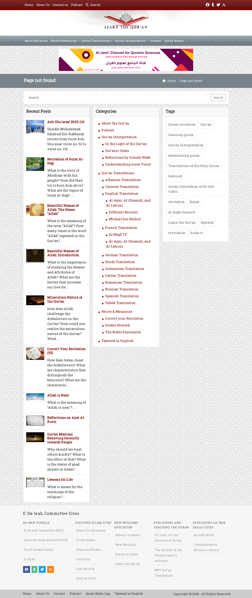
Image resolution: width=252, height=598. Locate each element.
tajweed (207, 222)
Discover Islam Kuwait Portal (46, 540)
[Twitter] (219, 4)
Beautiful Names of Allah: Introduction (63, 253)
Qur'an (206, 124)
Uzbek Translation (120, 303)
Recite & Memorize (64, 40)
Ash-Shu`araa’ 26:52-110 (65, 122)
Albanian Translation (123, 180)
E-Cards (29, 559)
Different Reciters (123, 212)
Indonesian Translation (124, 268)
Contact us (60, 5)
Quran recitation (182, 124)
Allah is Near (58, 395)
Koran (194, 202)
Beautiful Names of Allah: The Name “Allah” (63, 209)
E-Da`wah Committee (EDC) (43, 530)
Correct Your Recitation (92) (66, 351)
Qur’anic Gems (117, 150)
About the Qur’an (36, 40)
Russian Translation (122, 289)
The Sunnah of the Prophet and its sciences (168, 555)
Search (94, 5)
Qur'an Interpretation (119, 137)
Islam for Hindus (88, 549)
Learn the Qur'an (127, 564)
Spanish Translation (122, 296)
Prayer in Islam (126, 554)
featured (175, 176)
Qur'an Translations (117, 173)
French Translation (121, 227)
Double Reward (117, 325)
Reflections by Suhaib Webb (128, 157)
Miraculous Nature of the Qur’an (64, 299)
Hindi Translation (120, 262)
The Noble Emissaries (123, 332)
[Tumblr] (213, 4)
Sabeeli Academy (128, 535)
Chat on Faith (86, 578)
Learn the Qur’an (182, 222)
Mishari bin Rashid (125, 219)
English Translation (122, 193)
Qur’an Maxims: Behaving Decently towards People (63, 438)
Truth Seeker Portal (38, 549)
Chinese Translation (122, 186)
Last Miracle (85, 569)
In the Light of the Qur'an (126, 144)
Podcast (77, 5)
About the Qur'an (115, 123)
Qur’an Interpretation (130, 40)
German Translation (121, 255)
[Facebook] (208, 4)
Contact (59, 593)
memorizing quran (184, 155)
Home (29, 5)
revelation (177, 233)
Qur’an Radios (174, 40)
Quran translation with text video (191, 189)
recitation (176, 202)
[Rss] (224, 4)
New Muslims (125, 544)
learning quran (181, 134)
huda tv (196, 233)
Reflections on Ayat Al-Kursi (66, 419)
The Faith (83, 559)
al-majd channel (181, 212)
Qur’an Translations (96, 40)
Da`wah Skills (204, 535)
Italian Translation (121, 275)
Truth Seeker (85, 540)
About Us (43, 5)
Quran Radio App (98, 593)
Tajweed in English (117, 340)
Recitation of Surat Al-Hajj (65, 161)
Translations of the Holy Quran (193, 165)
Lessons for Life (60, 479)
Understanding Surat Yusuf (128, 164)
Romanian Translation (123, 282)
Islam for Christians (91, 530)
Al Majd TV (118, 234)
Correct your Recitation (124, 318)
